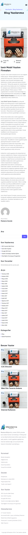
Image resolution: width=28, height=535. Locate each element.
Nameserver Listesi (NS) (7, 479)
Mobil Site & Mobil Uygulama (9, 518)
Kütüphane (4, 476)
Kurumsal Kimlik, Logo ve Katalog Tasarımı (12, 515)
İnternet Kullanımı (8, 410)
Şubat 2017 (5, 315)
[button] (26, 5)
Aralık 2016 (5, 320)
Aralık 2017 (5, 291)
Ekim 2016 (4, 325)
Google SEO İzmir (6, 251)
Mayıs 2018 (5, 278)
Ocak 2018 (4, 288)
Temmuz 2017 (5, 303)
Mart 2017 (4, 313)
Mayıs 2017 (5, 308)
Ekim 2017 (4, 296)
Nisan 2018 (4, 281)
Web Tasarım (4, 523)
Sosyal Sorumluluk (6, 467)
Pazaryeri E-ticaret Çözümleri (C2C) (11, 520)
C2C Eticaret (6, 367)
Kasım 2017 (5, 293)
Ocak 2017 (4, 318)
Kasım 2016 (5, 322)
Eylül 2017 (4, 298)
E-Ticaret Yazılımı (6, 513)
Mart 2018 (4, 283)
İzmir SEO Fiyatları (6, 248)
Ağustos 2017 (5, 300)
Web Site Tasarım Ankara (11, 388)
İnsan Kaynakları (5, 464)
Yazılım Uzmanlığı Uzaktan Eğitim (10, 253)
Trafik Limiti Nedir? (6, 484)
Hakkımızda (4, 462)
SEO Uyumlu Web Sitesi (8, 246)
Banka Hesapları (5, 457)
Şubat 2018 (5, 286)
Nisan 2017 (4, 310)
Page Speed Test (5, 481)
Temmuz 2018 (5, 274)
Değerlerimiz (4, 459)
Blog (3, 334)
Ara (2, 231)
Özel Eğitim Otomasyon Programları (11, 256)
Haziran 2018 (5, 276)
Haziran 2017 (5, 305)
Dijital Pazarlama (6, 336)
